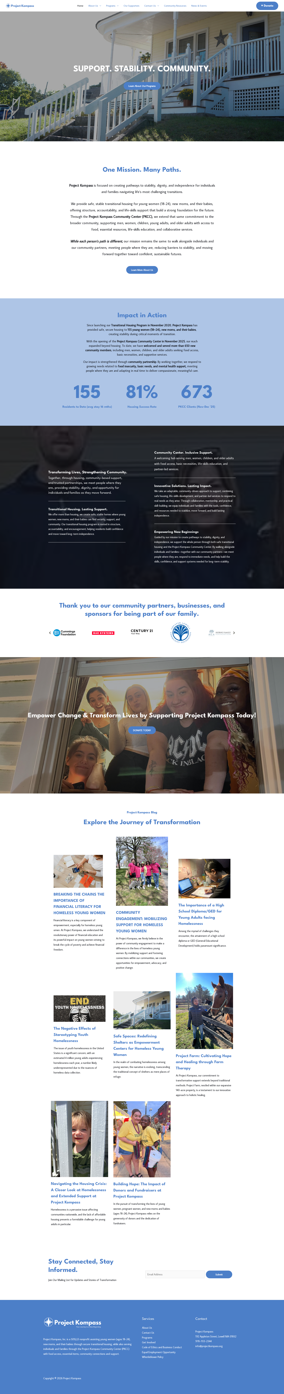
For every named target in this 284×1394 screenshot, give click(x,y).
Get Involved (148, 1342)
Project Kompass (204, 1331)
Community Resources (175, 5)
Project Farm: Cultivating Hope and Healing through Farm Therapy (203, 1062)
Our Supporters (131, 5)
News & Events (199, 5)
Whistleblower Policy (152, 1357)
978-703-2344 (203, 1341)
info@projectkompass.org (209, 1346)
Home (80, 5)
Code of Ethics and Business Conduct (162, 1347)
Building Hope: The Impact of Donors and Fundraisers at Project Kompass (139, 1190)
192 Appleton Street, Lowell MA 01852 (215, 1336)
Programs (110, 5)
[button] (50, 632)
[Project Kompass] (20, 5)
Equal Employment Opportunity (159, 1352)
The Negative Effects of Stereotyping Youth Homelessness (75, 1035)
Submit (219, 1274)
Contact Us (150, 5)
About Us (93, 5)
